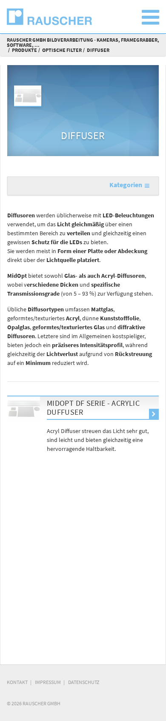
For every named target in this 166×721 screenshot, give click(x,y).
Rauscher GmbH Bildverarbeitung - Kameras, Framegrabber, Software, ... (83, 42)
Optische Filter (62, 50)
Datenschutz (83, 682)
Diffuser (98, 50)
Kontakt (17, 682)
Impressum (48, 682)
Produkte (24, 50)
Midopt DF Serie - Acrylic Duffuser (93, 407)
